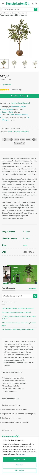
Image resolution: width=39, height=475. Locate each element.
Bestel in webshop (18, 96)
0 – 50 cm (26, 232)
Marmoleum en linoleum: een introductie (16, 312)
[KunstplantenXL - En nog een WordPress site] (18, 3)
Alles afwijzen (19, 470)
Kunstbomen (4, 13)
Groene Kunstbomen (19, 13)
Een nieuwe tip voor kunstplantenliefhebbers (18, 329)
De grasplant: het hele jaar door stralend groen (18, 414)
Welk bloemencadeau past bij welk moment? (18, 308)
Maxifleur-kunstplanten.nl (20, 103)
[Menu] (3, 3)
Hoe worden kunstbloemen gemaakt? (15, 422)
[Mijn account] (33, 3)
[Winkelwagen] (36, 3)
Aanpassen (19, 465)
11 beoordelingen (16, 90)
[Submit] (35, 9)
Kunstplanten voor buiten (11, 405)
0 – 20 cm (26, 238)
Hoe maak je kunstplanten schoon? (14, 409)
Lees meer (22, 454)
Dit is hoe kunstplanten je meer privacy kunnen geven (19, 324)
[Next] (36, 38)
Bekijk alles (32, 288)
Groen (25, 245)
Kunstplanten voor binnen (11, 418)
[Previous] (3, 38)
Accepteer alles (19, 459)
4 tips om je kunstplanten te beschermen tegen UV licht (19, 317)
